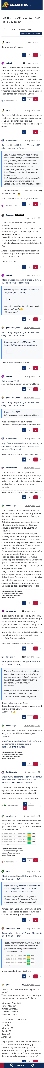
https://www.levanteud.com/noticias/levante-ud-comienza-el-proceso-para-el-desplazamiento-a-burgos (22, 744)
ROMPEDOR (11, 611)
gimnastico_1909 (13, 328)
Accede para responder (30, 33)
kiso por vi (10, 657)
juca (8, 42)
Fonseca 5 (10, 215)
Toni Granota (11, 140)
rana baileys (11, 506)
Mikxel (9, 63)
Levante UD (7, 26)
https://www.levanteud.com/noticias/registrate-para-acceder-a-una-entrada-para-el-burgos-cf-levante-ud (21, 446)
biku (8, 871)
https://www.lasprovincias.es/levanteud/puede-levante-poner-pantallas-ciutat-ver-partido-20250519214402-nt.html (21, 779)
